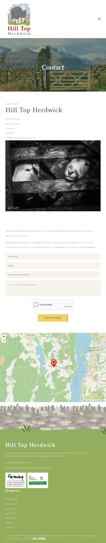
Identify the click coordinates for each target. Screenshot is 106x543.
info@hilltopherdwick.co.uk (20, 138)
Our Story (10, 508)
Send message (53, 318)
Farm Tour (10, 513)
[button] (54, 363)
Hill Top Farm (11, 518)
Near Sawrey (11, 499)
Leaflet (88, 401)
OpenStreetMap (99, 401)
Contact (9, 527)
